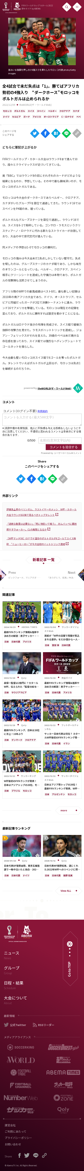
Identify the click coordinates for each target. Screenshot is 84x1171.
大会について (15, 1000)
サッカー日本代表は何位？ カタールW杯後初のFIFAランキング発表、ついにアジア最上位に (62, 737)
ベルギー (52, 110)
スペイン (41, 110)
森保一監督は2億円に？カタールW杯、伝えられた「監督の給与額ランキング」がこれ (21, 686)
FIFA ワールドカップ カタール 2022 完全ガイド (37, 7)
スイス (31, 110)
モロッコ (7, 110)
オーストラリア (51, 116)
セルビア (16, 116)
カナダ (76, 110)
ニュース (11, 955)
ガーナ (26, 116)
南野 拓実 (67, 875)
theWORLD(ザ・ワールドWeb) (36, 104)
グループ (11, 970)
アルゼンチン (58, 794)
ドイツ (6, 116)
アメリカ (37, 116)
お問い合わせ (13, 1144)
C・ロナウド (67, 116)
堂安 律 (55, 645)
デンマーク (17, 739)
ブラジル (16, 790)
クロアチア (64, 110)
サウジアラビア (19, 692)
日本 (6, 641)
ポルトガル (19, 110)
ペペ (78, 116)
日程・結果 (13, 985)
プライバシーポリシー (18, 1138)
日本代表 (16, 641)
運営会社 (10, 1125)
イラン (66, 743)
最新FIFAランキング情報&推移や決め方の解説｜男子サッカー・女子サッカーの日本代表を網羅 (21, 635)
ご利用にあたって (15, 1131)
